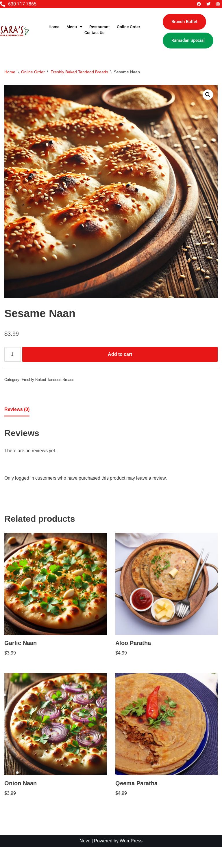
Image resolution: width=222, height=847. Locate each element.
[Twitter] (208, 4)
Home (54, 27)
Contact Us (94, 32)
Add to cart (120, 354)
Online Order (128, 27)
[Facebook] (199, 4)
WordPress (131, 840)
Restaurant (99, 27)
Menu (71, 27)
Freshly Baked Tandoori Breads (79, 72)
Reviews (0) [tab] (16, 409)
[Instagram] (218, 4)
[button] (208, 94)
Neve (84, 840)
